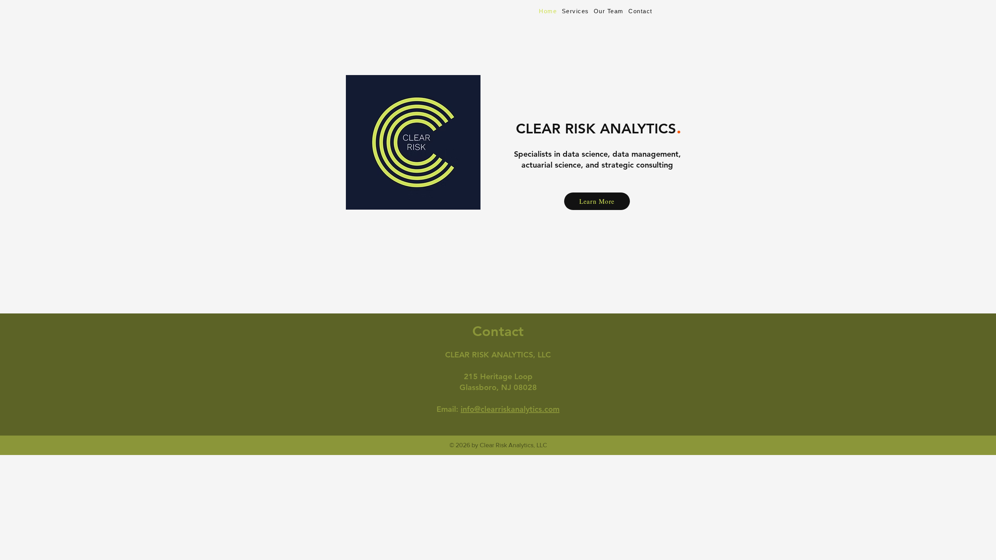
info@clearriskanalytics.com (510, 409)
